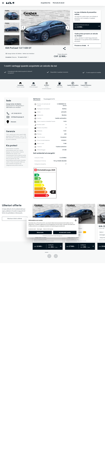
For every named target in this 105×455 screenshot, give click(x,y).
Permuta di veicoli (58, 3)
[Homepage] (10, 3)
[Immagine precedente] (23, 27)
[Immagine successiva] (67, 27)
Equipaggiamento (49, 99)
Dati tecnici (36, 99)
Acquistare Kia (45, 3)
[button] (37, 27)
